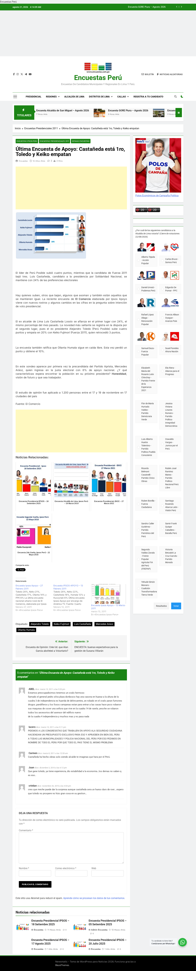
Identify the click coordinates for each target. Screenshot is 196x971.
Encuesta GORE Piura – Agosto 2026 (104, 110)
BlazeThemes (62, 965)
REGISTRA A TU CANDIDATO (148, 96)
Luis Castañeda (82, 624)
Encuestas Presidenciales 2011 (54, 141)
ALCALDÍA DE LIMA (74, 96)
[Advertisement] (98, 33)
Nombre (24, 868)
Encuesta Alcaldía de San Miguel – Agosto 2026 (38, 110)
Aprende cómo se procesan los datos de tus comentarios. (94, 898)
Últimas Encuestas (80, 141)
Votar (176, 606)
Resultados (161, 606)
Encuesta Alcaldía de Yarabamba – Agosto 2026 (141, 7)
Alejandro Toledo (40, 624)
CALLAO (121, 96)
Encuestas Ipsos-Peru (27, 141)
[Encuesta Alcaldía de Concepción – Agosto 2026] (134, 114)
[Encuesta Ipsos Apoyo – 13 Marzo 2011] (108, 594)
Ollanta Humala (26, 629)
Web (93, 868)
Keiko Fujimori (61, 624)
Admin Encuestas (99, 929)
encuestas (23, 160)
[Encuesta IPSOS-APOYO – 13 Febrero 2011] (72, 598)
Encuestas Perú (98, 78)
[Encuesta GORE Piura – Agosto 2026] (75, 114)
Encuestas (38, 929)
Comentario (26, 830)
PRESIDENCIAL (33, 96)
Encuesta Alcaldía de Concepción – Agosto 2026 (169, 110)
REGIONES (51, 96)
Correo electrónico (65, 868)
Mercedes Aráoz (104, 624)
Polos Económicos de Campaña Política (157, 195)
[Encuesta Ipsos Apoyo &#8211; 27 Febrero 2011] (34, 598)
